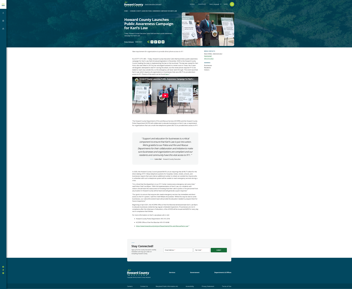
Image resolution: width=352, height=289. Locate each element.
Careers (130, 286)
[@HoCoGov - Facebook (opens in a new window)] (3, 267)
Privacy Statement (208, 286)
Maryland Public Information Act (167, 286)
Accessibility (190, 286)
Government (202, 4)
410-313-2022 (208, 59)
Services (192, 4)
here (167, 74)
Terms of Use (226, 286)
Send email (208, 56)
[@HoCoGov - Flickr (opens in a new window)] (3, 273)
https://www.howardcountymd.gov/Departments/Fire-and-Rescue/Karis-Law (162, 226)
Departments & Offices (222, 272)
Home (126, 11)
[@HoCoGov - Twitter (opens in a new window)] (3, 270)
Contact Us (144, 286)
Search (226, 4)
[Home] (133, 4)
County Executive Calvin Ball (153, 4)
